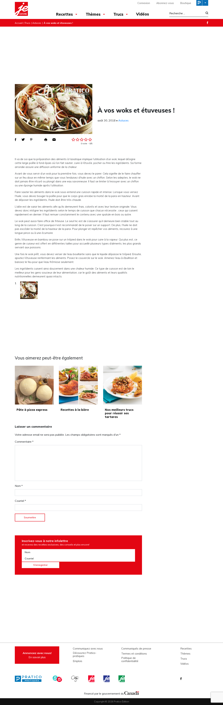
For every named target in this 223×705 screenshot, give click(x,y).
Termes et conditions (134, 653)
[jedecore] (106, 678)
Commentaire (24, 441)
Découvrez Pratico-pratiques (84, 654)
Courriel (20, 500)
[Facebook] (207, 22)
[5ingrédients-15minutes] (58, 678)
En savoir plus (37, 655)
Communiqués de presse (136, 648)
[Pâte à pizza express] (34, 385)
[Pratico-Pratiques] (29, 678)
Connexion (143, 3)
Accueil (19, 23)
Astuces (36, 23)
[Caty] (75, 678)
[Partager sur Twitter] (23, 139)
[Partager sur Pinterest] (31, 139)
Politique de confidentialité (129, 659)
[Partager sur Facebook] (15, 139)
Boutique (185, 3)
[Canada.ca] (131, 693)
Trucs (118, 14)
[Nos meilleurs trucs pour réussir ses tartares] (122, 385)
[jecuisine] (91, 678)
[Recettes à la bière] (78, 385)
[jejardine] (121, 678)
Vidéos (142, 14)
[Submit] (205, 13)
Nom (19, 486)
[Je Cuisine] (30, 9)
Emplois (77, 661)
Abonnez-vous (165, 3)
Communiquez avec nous (88, 648)
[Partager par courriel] (54, 139)
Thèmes (93, 14)
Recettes (64, 14)
